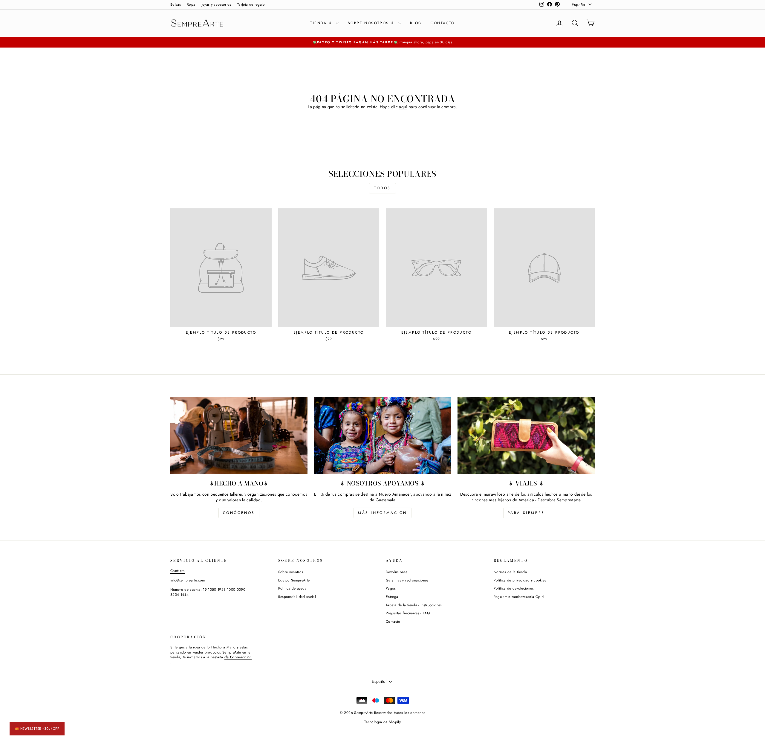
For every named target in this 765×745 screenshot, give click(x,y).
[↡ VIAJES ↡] (526, 435)
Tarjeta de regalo (251, 4)
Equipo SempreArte (294, 580)
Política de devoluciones (514, 588)
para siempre (526, 512)
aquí (403, 107)
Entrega (392, 596)
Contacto (443, 23)
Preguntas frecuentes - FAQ (408, 613)
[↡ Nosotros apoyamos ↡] (382, 435)
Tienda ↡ (322, 23)
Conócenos (239, 512)
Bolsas (175, 4)
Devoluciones (396, 571)
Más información (382, 512)
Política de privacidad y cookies (520, 580)
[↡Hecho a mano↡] (238, 435)
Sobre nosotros (290, 571)
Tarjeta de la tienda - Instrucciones (414, 604)
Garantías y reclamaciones (407, 580)
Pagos (391, 588)
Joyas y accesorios (216, 4)
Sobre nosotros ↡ (372, 23)
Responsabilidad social (297, 596)
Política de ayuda (292, 588)
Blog (416, 23)
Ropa (191, 4)
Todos (382, 188)
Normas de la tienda (510, 571)
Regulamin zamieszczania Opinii (520, 596)
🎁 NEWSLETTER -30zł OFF (37, 728)
